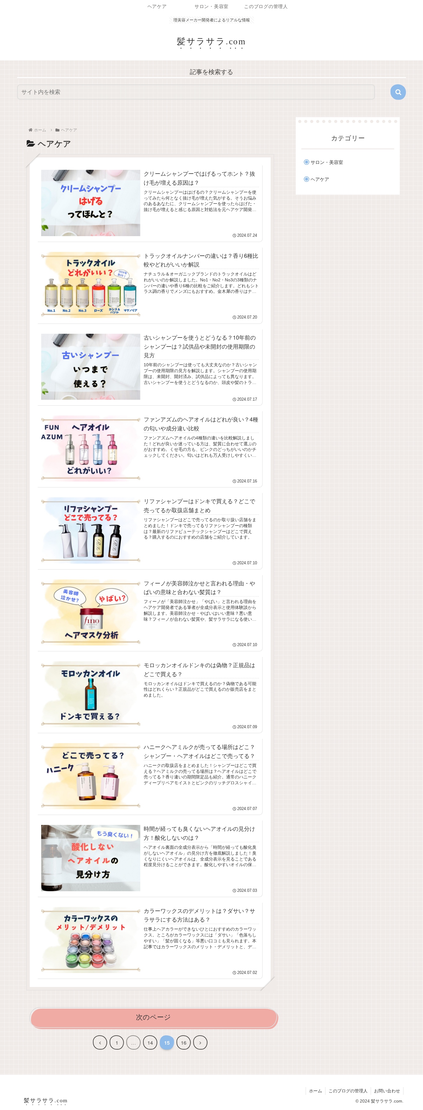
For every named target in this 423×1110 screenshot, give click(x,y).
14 (150, 1042)
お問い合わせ (387, 1090)
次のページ (153, 1017)
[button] (398, 92)
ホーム (315, 1090)
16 (183, 1042)
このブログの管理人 (348, 1090)
